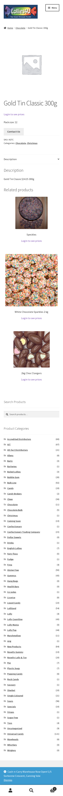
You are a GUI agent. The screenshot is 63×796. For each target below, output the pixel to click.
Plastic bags (13, 668)
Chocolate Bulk (14, 510)
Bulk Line (11, 482)
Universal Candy (15, 733)
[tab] (31, 159)
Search (31, 790)
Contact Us (13, 131)
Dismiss (8, 780)
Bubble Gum (13, 477)
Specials (11, 706)
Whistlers (12, 744)
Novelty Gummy (15, 652)
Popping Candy (14, 673)
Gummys (11, 575)
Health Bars (13, 586)
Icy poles (11, 592)
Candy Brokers (14, 493)
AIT (9, 444)
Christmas (32, 143)
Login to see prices (14, 114)
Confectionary (14, 526)
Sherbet (11, 690)
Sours (10, 701)
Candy (10, 488)
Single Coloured (15, 695)
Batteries (12, 466)
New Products (14, 646)
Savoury (11, 684)
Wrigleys (11, 750)
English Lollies (14, 548)
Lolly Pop (11, 630)
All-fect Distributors (17, 450)
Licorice (11, 597)
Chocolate (20, 27)
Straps (10, 712)
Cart (48, 787)
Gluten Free (13, 570)
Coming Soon (14, 521)
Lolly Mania (13, 624)
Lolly (9, 613)
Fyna (9, 564)
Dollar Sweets (14, 537)
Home (10, 27)
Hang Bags (12, 581)
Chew (10, 499)
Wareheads (12, 739)
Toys (9, 723)
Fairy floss (12, 553)
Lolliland (11, 608)
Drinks (10, 542)
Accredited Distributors (19, 439)
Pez (9, 662)
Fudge (10, 559)
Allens (10, 455)
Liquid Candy (13, 602)
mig (9, 641)
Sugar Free (12, 717)
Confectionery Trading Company (23, 532)
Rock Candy (13, 679)
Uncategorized (14, 728)
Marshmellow (14, 635)
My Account (10, 790)
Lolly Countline (14, 619)
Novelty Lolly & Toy (17, 657)
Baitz (10, 460)
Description (10, 159)
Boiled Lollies (14, 471)
